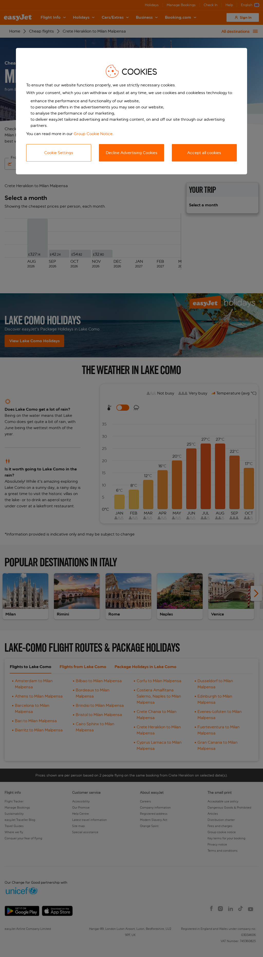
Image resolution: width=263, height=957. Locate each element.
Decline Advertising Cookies (131, 152)
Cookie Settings (58, 152)
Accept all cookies (204, 152)
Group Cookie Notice (93, 133)
